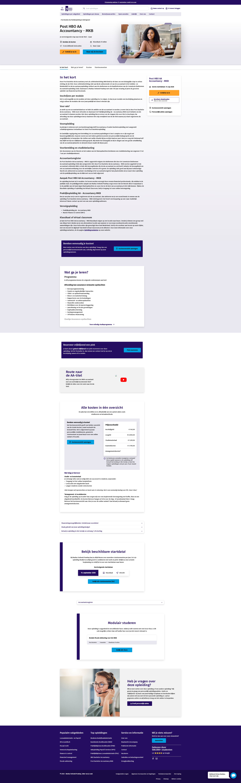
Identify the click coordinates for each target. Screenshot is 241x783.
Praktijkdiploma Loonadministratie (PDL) (105, 753)
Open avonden (123, 14)
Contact (152, 14)
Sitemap (166, 779)
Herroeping (177, 774)
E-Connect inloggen (174, 8)
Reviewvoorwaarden (164, 774)
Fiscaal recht (64, 746)
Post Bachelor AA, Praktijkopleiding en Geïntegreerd (75, 20)
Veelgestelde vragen (122, 774)
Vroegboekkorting (127, 761)
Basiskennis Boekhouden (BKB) (101, 742)
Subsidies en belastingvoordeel (132, 757)
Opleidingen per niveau (91, 14)
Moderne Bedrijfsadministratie (101, 738)
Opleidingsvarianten (91, 230)
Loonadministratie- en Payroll (70, 738)
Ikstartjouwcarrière (108, 14)
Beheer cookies (176, 779)
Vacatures (124, 753)
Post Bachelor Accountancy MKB (102, 761)
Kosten (89, 67)
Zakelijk (134, 14)
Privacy (158, 779)
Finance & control (66, 753)
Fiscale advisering (66, 761)
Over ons (143, 14)
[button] (233, 775)
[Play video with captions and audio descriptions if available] (123, 380)
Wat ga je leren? (77, 67)
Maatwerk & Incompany (129, 742)
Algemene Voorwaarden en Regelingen (143, 774)
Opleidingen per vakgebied (70, 14)
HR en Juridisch (65, 742)
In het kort (64, 67)
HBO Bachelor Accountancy (100, 757)
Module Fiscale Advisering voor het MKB (103, 638)
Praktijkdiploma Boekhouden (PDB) (103, 746)
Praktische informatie (128, 746)
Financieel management (68, 757)
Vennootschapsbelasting (69, 750)
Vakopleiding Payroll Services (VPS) (103, 750)
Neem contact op (158, 8)
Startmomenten (101, 67)
